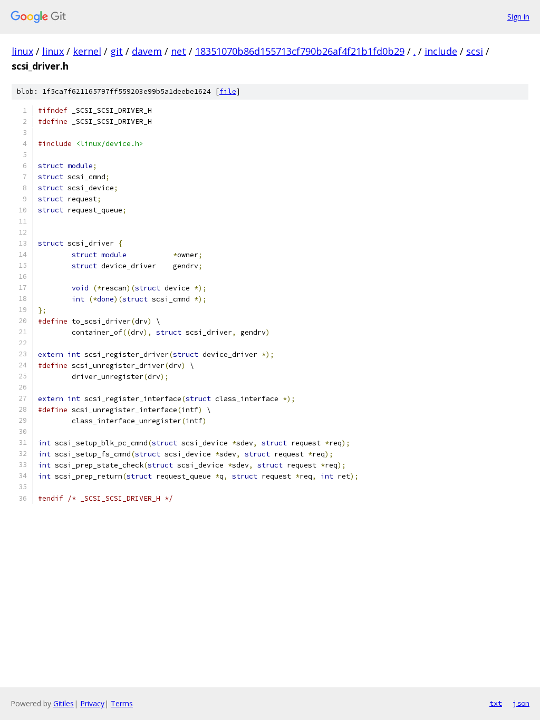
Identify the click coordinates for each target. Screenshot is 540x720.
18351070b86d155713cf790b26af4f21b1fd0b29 (299, 51)
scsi (474, 51)
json (521, 703)
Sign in (518, 17)
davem (147, 51)
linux (22, 51)
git (116, 51)
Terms (122, 703)
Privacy (92, 703)
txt (495, 703)
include (441, 51)
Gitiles (63, 703)
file (227, 91)
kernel (87, 51)
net (178, 51)
